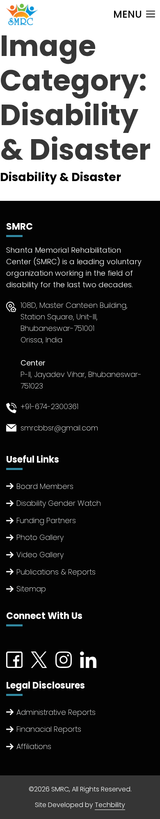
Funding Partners (46, 520)
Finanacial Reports (48, 729)
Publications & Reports (56, 572)
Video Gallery (40, 554)
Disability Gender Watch (58, 503)
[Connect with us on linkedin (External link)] (88, 659)
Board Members (44, 486)
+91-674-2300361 (49, 406)
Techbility (110, 805)
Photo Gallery (40, 537)
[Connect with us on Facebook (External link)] (14, 659)
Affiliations (33, 746)
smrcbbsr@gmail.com (59, 428)
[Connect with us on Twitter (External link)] (39, 659)
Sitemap (31, 589)
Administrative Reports (56, 712)
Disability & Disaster (60, 177)
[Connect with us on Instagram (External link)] (63, 659)
